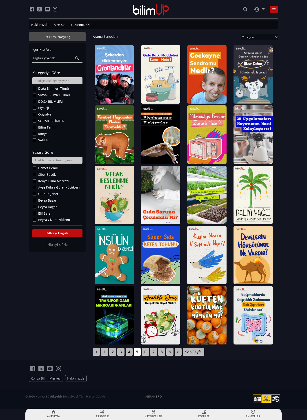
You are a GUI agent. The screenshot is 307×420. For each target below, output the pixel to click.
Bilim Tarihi (47, 127)
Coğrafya (44, 114)
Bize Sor (60, 24)
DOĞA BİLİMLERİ (50, 101)
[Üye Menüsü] (259, 9)
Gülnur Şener (48, 194)
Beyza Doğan (48, 207)
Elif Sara (44, 213)
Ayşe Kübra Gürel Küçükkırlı (59, 187)
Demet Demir (48, 168)
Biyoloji (43, 108)
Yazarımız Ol (80, 24)
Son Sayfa (193, 351)
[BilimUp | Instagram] (55, 9)
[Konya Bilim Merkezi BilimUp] (151, 9)
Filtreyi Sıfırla (57, 244)
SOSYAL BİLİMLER (51, 121)
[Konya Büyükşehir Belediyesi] (267, 398)
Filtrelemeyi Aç (59, 37)
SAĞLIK (43, 140)
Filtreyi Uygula (58, 233)
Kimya (42, 134)
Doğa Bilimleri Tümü (53, 88)
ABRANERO (153, 396)
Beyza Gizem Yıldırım (54, 220)
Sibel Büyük (47, 174)
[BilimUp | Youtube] (47, 9)
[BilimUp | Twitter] (39, 9)
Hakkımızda (40, 24)
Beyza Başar (47, 200)
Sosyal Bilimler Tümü (54, 95)
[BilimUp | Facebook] (32, 9)
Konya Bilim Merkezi (53, 181)
